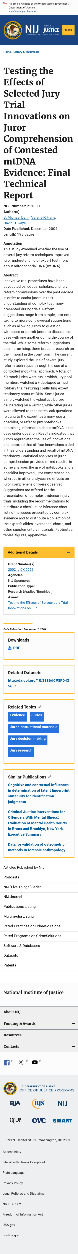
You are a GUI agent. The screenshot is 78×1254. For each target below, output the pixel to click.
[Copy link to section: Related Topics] (38, 706)
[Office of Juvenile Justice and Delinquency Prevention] (15, 1124)
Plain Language (13, 1173)
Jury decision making (28, 738)
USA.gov (9, 1225)
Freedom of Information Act (23, 1214)
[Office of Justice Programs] (12, 30)
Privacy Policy (13, 1183)
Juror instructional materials (33, 727)
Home (7, 51)
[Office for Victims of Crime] (39, 1124)
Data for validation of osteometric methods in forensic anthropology (36, 847)
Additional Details (23, 552)
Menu (68, 30)
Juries (36, 715)
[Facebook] (8, 1064)
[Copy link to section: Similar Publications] (48, 776)
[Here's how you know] (39, 7)
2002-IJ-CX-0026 (20, 569)
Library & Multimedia (26, 51)
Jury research (21, 750)
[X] (22, 1064)
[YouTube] (36, 1064)
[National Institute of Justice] (62, 1107)
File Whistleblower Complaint (24, 1162)
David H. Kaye (14, 223)
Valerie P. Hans (43, 217)
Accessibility (12, 1152)
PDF (16, 648)
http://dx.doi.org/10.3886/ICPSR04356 (38, 683)
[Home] (42, 30)
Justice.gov (11, 1235)
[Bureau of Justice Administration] (15, 1107)
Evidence (17, 715)
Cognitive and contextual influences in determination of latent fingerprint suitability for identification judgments (39, 793)
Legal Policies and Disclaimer (24, 1194)
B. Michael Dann (16, 217)
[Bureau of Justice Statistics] (39, 1109)
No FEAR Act (12, 1204)
